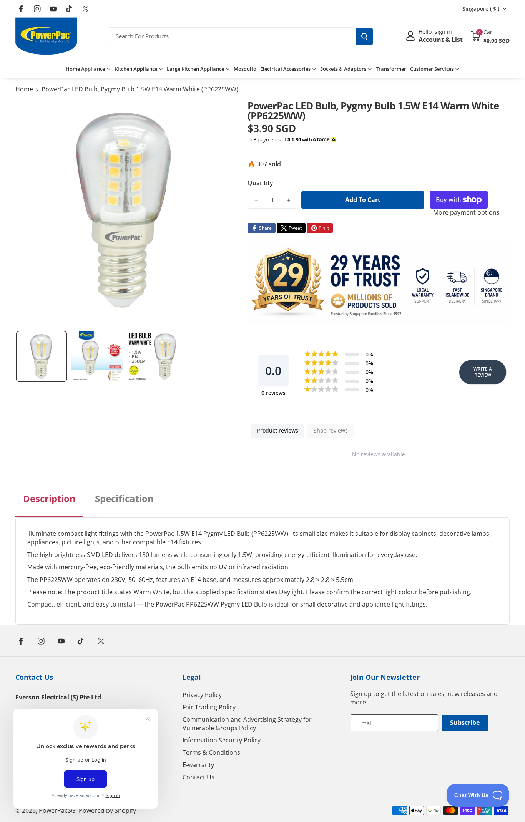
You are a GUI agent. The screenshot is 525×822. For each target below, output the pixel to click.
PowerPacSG (57, 810)
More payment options (466, 212)
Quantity (260, 183)
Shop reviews (331, 430)
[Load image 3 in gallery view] (152, 356)
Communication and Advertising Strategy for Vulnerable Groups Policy (247, 723)
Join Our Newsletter (385, 677)
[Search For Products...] (364, 36)
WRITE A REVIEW (482, 372)
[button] (490, 36)
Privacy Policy (202, 695)
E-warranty (198, 765)
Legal (192, 677)
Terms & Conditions (211, 752)
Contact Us (34, 677)
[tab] (49, 504)
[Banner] (379, 284)
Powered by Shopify (107, 810)
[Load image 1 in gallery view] (41, 356)
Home (24, 89)
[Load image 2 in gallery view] (97, 356)
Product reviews (277, 430)
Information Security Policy (222, 740)
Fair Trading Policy (209, 707)
